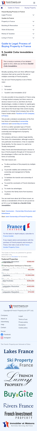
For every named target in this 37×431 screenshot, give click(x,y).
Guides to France (13, 8)
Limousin (6, 270)
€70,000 (31, 292)
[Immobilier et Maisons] (18, 424)
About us (4, 319)
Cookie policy (23, 328)
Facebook (7, 334)
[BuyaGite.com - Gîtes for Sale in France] (18, 394)
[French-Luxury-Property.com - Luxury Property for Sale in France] (18, 379)
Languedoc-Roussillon (11, 262)
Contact (3, 327)
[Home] (2, 8)
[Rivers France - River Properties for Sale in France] (18, 405)
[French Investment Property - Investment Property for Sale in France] (18, 415)
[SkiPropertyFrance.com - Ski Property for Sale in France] (18, 363)
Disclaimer (15, 257)
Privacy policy (23, 322)
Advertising (5, 322)
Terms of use (23, 319)
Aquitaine (6, 275)
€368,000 (30, 262)
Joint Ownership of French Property (19, 217)
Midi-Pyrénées (8, 281)
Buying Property (30, 8)
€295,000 (30, 281)
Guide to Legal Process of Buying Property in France (16, 45)
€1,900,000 (30, 275)
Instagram (7, 338)
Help (2, 324)
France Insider (8, 236)
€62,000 (31, 270)
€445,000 (30, 286)
